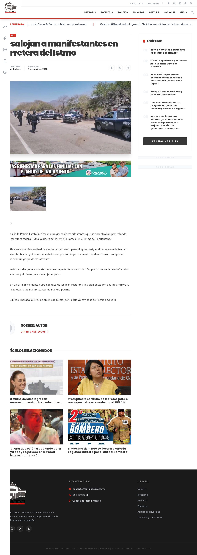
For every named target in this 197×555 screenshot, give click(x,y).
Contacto (153, 3)
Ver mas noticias (165, 141)
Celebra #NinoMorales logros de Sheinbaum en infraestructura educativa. (137, 24)
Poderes (105, 12)
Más (182, 12)
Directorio (136, 3)
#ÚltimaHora (15, 24)
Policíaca (138, 12)
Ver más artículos (33, 332)
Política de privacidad (148, 511)
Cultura (154, 12)
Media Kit (142, 500)
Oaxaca (88, 12)
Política (123, 12)
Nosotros (142, 489)
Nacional (169, 12)
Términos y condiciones (149, 517)
